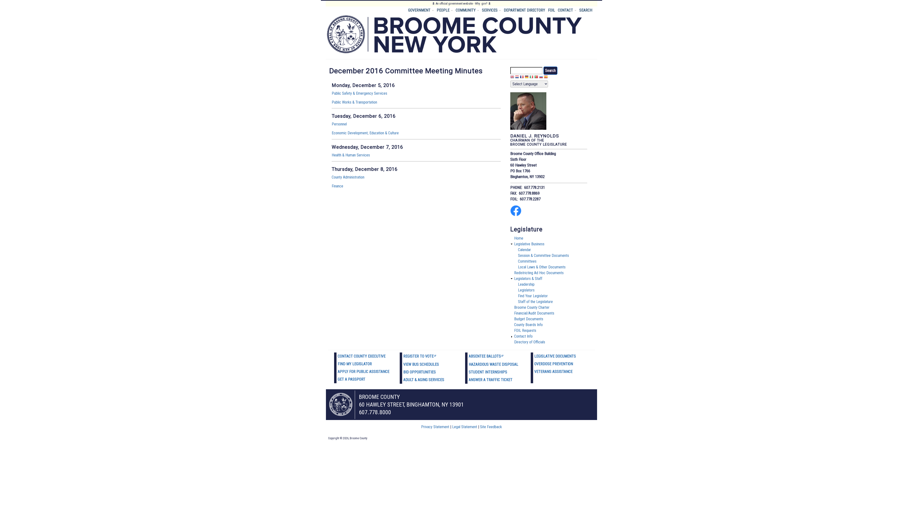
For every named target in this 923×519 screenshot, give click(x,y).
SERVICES (490, 10)
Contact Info (523, 336)
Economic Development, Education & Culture (365, 133)
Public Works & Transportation (354, 102)
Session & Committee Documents (543, 255)
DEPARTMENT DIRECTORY (524, 10)
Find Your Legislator (533, 296)
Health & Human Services (351, 155)
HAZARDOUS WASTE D (486, 364)
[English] (512, 77)
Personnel (339, 124)
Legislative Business (529, 244)
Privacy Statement (435, 427)
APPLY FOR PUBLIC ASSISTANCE (363, 371)
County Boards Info (528, 324)
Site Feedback (491, 427)
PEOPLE (443, 10)
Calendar (524, 249)
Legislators (526, 290)
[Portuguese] (536, 77)
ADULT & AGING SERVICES (423, 379)
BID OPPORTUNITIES (419, 372)
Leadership (526, 284)
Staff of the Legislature (535, 301)
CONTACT (566, 10)
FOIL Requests (525, 330)
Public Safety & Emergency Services (359, 93)
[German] (527, 77)
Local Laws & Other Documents (542, 267)
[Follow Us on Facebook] (515, 215)
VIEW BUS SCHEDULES (421, 364)
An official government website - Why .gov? (461, 3)
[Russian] (541, 77)
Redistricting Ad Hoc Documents (539, 273)
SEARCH (585, 10)
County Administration (348, 177)
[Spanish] (546, 77)
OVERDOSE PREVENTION (553, 364)
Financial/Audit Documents (534, 313)
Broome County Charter (531, 307)
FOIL (551, 10)
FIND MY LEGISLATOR (355, 364)
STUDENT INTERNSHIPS (488, 372)
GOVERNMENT (419, 10)
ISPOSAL (511, 364)
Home (518, 238)
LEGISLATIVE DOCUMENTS (555, 356)
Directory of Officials (529, 342)
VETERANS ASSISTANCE (553, 371)
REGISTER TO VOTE (418, 356)
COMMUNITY (466, 10)
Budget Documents (528, 319)
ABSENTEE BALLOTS (485, 356)
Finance (337, 186)
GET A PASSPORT (351, 379)
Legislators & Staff (528, 278)
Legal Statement (464, 427)
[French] (522, 77)
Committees (527, 261)
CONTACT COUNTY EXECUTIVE (362, 356)
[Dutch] (517, 77)
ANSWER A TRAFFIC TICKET (490, 379)
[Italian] (531, 77)
